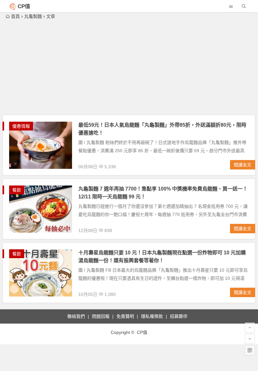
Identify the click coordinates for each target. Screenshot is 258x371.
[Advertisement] (129, 68)
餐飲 (16, 189)
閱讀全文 (242, 164)
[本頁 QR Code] (250, 350)
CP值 (24, 6)
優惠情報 (21, 126)
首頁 (15, 16)
